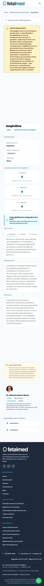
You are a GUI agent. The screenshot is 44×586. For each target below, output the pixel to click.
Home (4, 476)
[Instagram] (8, 466)
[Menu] (40, 3)
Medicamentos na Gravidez (19, 12)
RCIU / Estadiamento (10, 545)
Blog (4, 490)
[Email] (13, 466)
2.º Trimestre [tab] (22, 234)
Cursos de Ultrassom (10, 527)
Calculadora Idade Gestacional (14, 511)
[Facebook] (4, 466)
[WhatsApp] (39, 581)
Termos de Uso (25, 574)
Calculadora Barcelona (11, 531)
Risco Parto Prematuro (10, 534)
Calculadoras (7, 487)
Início (6, 12)
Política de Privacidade (10, 574)
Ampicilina (11, 153)
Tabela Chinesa (8, 514)
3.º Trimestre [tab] (33, 234)
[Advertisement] (22, 96)
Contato (5, 494)
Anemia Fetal (7, 538)
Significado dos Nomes (11, 507)
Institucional (7, 480)
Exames (5, 483)
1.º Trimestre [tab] (11, 234)
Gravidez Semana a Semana (13, 504)
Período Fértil (7, 517)
